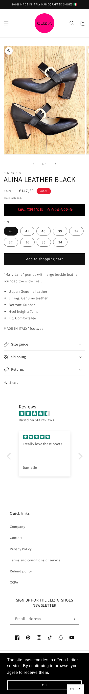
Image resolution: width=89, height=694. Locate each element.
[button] (6, 23)
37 (11, 242)
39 (60, 231)
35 (44, 242)
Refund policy (21, 571)
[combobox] (75, 689)
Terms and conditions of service (35, 560)
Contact (16, 537)
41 (27, 231)
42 (11, 231)
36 (27, 242)
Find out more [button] (64, 672)
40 (43, 231)
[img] (47, 413)
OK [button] (44, 685)
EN (72, 689)
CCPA (14, 582)
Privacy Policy (20, 549)
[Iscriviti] (73, 619)
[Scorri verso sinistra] (33, 163)
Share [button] (14, 382)
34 (60, 242)
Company (17, 526)
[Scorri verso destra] (55, 163)
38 (76, 231)
